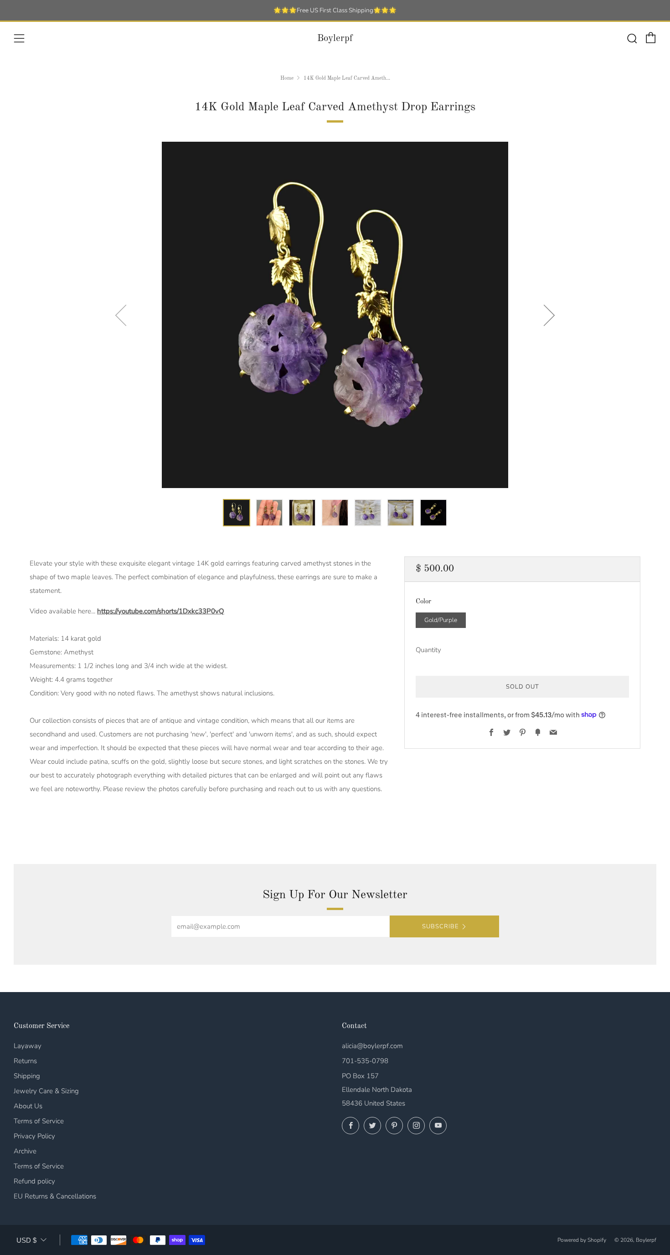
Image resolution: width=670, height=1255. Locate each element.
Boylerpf (335, 38)
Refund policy (34, 1181)
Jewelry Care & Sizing (46, 1091)
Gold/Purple (440, 619)
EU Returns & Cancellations (55, 1196)
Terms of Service (39, 1121)
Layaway (27, 1045)
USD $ (26, 1240)
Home (287, 78)
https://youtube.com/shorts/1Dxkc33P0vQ (160, 611)
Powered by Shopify (581, 1240)
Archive (25, 1151)
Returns (25, 1060)
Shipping (27, 1075)
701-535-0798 (365, 1060)
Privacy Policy (34, 1136)
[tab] (236, 512)
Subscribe (440, 926)
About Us (28, 1106)
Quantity (428, 649)
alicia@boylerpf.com (372, 1045)
